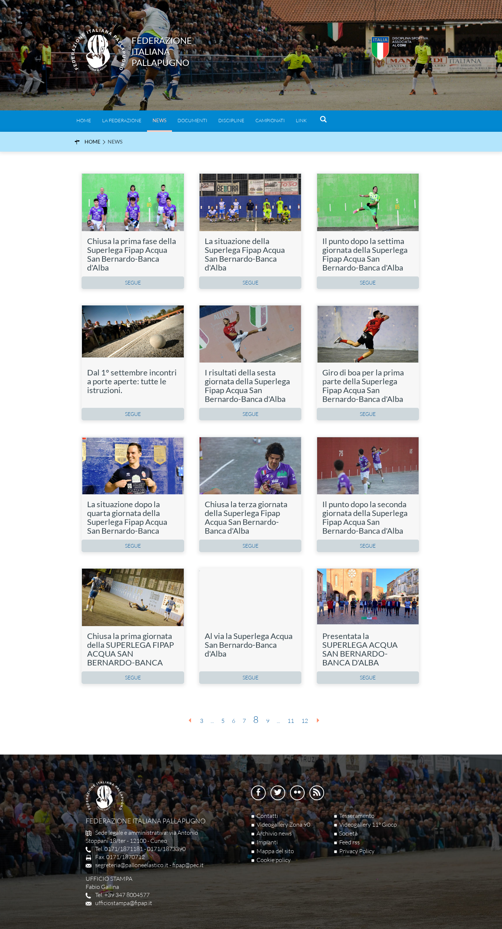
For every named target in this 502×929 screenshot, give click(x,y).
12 (304, 720)
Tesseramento (356, 815)
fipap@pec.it (188, 865)
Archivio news (274, 833)
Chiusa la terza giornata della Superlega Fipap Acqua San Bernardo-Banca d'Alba (246, 517)
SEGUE (133, 282)
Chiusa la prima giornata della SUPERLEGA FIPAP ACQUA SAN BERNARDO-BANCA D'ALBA (130, 653)
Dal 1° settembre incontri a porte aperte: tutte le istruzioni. (132, 381)
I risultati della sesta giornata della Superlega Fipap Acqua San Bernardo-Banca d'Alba (247, 385)
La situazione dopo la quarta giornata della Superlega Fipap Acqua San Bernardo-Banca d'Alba (127, 521)
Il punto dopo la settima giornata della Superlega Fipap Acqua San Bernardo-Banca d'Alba (365, 254)
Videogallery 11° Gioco (368, 824)
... (212, 720)
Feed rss (349, 842)
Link (301, 120)
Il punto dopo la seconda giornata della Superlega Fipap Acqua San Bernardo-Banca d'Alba (365, 517)
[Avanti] (317, 720)
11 (290, 720)
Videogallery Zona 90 (283, 824)
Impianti (267, 842)
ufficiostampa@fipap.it (123, 903)
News (159, 120)
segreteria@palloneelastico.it (131, 865)
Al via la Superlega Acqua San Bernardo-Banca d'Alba (249, 644)
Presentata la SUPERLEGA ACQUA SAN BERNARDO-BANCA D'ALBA (360, 649)
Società (348, 833)
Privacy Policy (356, 851)
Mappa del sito (275, 851)
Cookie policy (274, 859)
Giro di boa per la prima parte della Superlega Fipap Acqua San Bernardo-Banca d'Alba (363, 385)
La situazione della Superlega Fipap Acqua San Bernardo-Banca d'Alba (245, 254)
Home (83, 120)
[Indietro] (190, 720)
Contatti (267, 815)
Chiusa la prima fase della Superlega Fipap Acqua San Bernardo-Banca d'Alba (131, 254)
